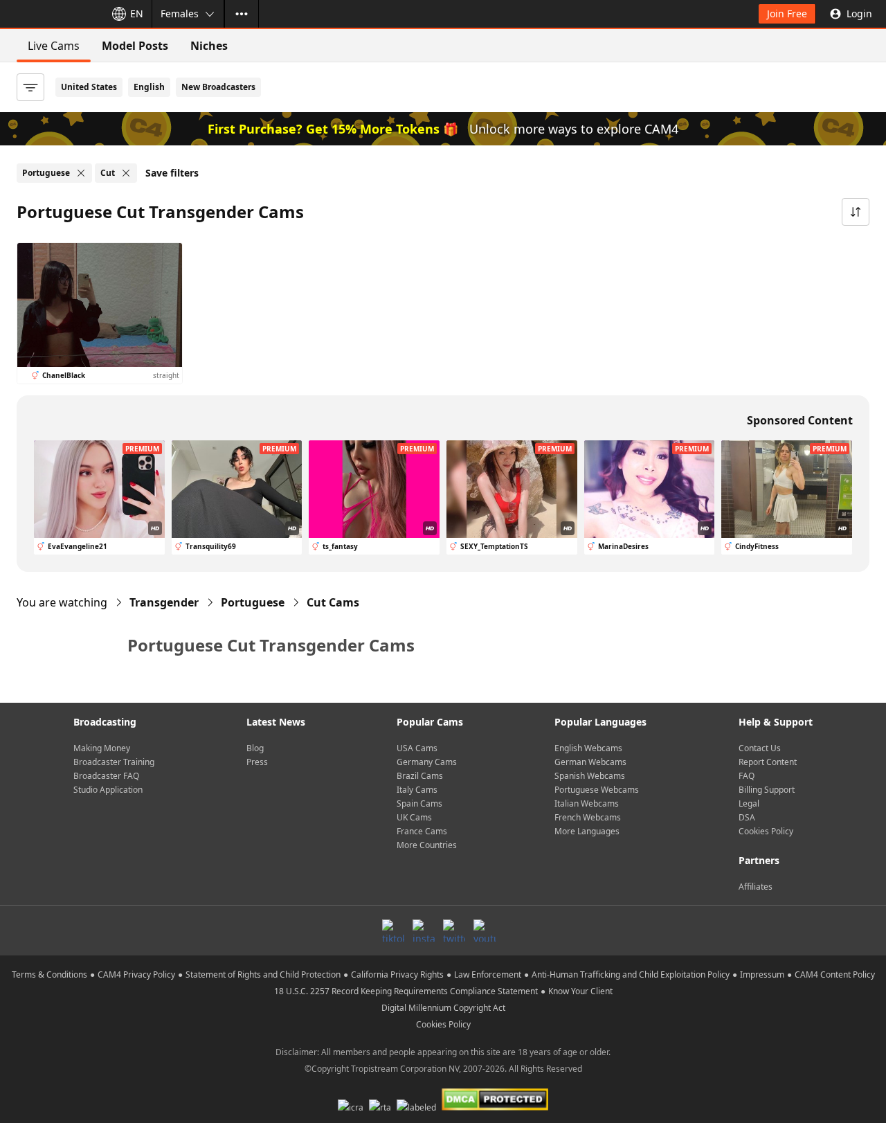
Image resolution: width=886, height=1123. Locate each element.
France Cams (422, 831)
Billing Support (767, 790)
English (149, 87)
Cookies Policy (766, 831)
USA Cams (417, 748)
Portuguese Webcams (596, 790)
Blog (255, 748)
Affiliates (755, 886)
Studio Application (108, 790)
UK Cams (414, 817)
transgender (164, 602)
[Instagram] (424, 930)
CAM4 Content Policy (835, 974)
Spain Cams (419, 803)
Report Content (768, 762)
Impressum (762, 974)
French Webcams (587, 817)
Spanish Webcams (589, 776)
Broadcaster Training (113, 762)
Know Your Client (580, 991)
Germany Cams (427, 762)
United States (89, 87)
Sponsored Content (800, 420)
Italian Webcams (586, 803)
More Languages (587, 831)
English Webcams (588, 748)
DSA (747, 817)
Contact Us (760, 748)
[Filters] (30, 87)
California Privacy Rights (397, 974)
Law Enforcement (487, 974)
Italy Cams (417, 790)
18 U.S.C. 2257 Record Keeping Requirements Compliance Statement (406, 991)
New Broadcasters (218, 87)
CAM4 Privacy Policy (136, 974)
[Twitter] (454, 930)
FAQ (746, 776)
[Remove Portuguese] (81, 173)
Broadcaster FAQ (106, 776)
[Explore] (241, 14)
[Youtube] (484, 930)
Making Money (101, 748)
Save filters (172, 172)
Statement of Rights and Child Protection (263, 974)
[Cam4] (50, 14)
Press (257, 762)
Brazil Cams (420, 776)
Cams (333, 602)
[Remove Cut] (126, 173)
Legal (749, 803)
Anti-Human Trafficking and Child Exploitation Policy (631, 974)
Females (180, 13)
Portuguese (252, 602)
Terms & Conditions (49, 974)
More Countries (427, 845)
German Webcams (590, 762)
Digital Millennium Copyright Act (443, 1008)
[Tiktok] (393, 930)
